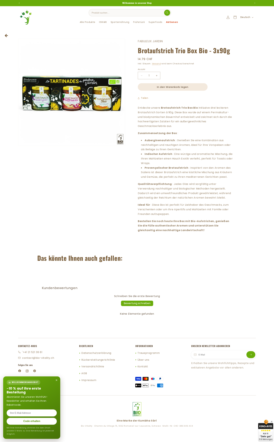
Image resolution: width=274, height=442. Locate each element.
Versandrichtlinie (92, 366)
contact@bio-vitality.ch (38, 358)
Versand (156, 63)
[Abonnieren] (250, 354)
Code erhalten (31, 421)
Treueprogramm (148, 353)
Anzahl (141, 69)
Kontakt (142, 366)
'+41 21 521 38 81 (32, 352)
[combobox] (127, 12)
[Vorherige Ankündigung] (19, 3)
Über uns (143, 360)
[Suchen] (167, 13)
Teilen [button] (144, 98)
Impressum (88, 380)
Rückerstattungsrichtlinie (98, 360)
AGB (84, 373)
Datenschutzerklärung (96, 353)
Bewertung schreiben (137, 303)
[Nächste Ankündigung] (254, 3)
